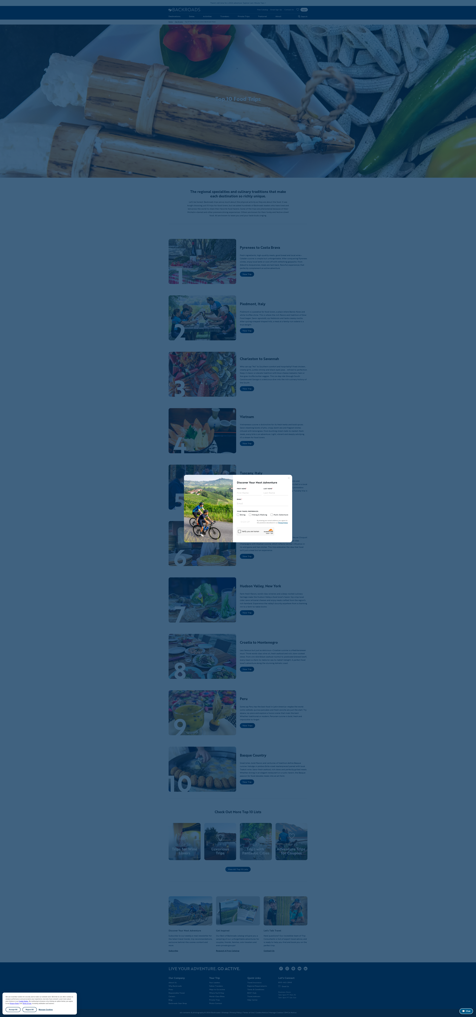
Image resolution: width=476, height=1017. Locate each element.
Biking (242, 514)
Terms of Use (27, 1003)
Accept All (13, 1010)
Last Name (268, 489)
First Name (241, 489)
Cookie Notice (23, 1001)
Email (239, 499)
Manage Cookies (46, 1010)
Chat (466, 1011)
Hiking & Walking (259, 514)
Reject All (30, 1010)
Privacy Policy (14, 1003)
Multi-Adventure (281, 514)
